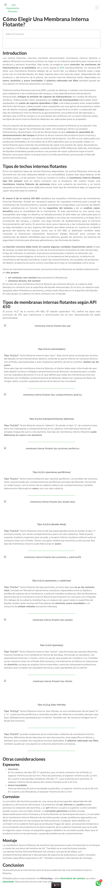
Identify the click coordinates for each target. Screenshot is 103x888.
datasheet (8, 881)
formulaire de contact (72, 878)
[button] (97, 7)
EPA (62, 67)
